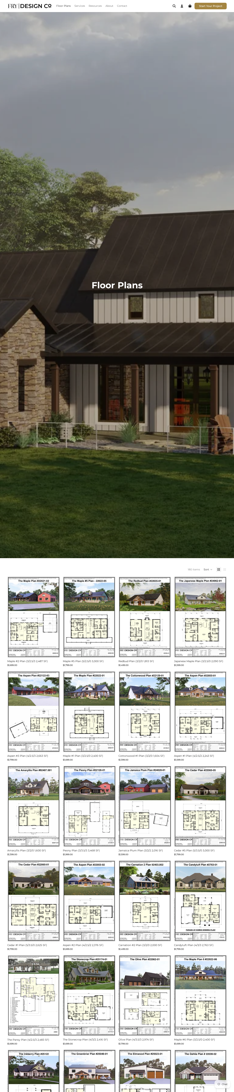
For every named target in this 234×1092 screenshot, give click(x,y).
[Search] (174, 6)
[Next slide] (54, 617)
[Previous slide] (12, 617)
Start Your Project (210, 6)
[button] (208, 569)
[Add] (54, 652)
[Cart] (190, 6)
